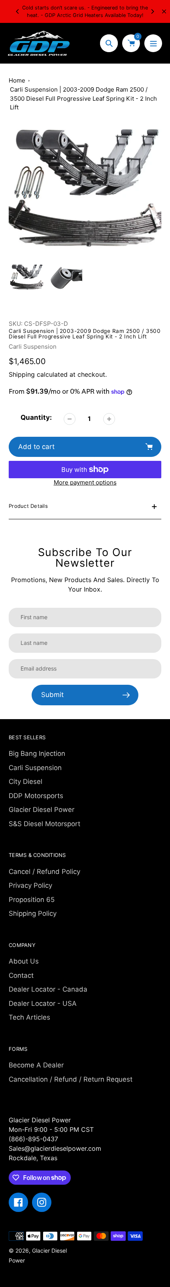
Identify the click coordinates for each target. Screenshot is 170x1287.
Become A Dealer (36, 1065)
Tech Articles (29, 1017)
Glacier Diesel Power (41, 810)
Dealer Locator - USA (43, 1003)
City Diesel (25, 781)
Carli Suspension (33, 346)
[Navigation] (153, 43)
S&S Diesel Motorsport (44, 824)
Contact (21, 975)
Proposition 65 (32, 900)
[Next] (152, 11)
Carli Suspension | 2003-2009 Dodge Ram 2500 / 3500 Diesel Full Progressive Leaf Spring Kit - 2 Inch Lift (83, 98)
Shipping (22, 374)
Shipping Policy (33, 913)
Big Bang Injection (37, 753)
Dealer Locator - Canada (48, 989)
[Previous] (18, 11)
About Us (24, 961)
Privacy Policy (30, 885)
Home (17, 80)
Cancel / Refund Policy (44, 872)
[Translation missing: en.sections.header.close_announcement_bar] (164, 11)
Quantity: (36, 417)
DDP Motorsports (36, 796)
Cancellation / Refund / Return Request (70, 1079)
